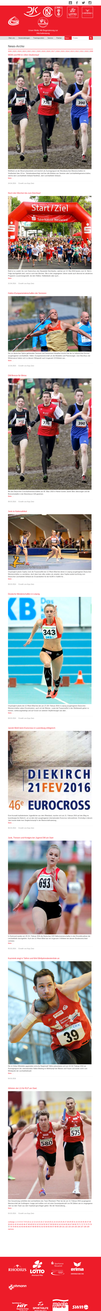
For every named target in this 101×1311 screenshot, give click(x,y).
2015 (62, 51)
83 (22, 1227)
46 (24, 1224)
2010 (86, 51)
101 (63, 1227)
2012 (77, 51)
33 (79, 1222)
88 (33, 1227)
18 (46, 1222)
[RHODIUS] (17, 1268)
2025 (14, 51)
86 (29, 1227)
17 (43, 1222)
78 (11, 1227)
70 (77, 1224)
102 (66, 1227)
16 (41, 1222)
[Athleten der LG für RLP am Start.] (50, 1145)
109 (88, 1227)
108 (85, 1227)
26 (63, 1222)
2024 (19, 51)
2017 (53, 51)
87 (31, 1227)
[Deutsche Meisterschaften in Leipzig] (50, 650)
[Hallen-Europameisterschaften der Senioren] (50, 324)
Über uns (11, 38)
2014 (67, 51)
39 (9, 1224)
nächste (11, 1229)
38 (90, 1222)
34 (81, 1222)
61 (58, 1224)
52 (38, 1224)
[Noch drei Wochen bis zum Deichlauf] (50, 232)
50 (33, 1224)
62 (60, 1224)
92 (42, 1227)
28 (68, 1222)
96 (51, 1227)
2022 (29, 51)
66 (69, 1224)
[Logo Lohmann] (17, 1286)
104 (72, 1227)
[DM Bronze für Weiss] (50, 434)
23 (57, 1222)
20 (50, 1222)
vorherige (11, 1222)
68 (73, 1224)
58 (51, 1224)
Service (50, 38)
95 (49, 1227)
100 (60, 1227)
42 (15, 1224)
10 (28, 1222)
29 (70, 1222)
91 (40, 1227)
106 (78, 1227)
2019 (43, 51)
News (67, 38)
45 (22, 1224)
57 (49, 1224)
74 (86, 1224)
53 (40, 1224)
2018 (48, 51)
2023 (24, 51)
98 (55, 1227)
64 (64, 1224)
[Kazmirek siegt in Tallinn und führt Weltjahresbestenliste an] (50, 1013)
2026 (9, 51)
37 (88, 1222)
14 (37, 1222)
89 (35, 1227)
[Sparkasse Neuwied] (57, 1268)
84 (24, 1227)
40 (11, 1224)
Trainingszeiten (38, 38)
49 (31, 1224)
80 (15, 1227)
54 (42, 1224)
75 (89, 1224)
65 (66, 1224)
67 (71, 1224)
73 (84, 1224)
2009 (91, 51)
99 (58, 1227)
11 (30, 1222)
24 (59, 1222)
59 (53, 1224)
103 (69, 1227)
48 (29, 1224)
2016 (57, 51)
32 (77, 1222)
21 (52, 1222)
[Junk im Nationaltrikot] (50, 542)
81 (18, 1227)
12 (32, 1222)
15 (39, 1222)
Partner (59, 38)
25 (61, 1222)
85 (26, 1227)
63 (62, 1224)
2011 (81, 51)
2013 (72, 51)
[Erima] (77, 1268)
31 (74, 1222)
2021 (33, 51)
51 (35, 1224)
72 (82, 1224)
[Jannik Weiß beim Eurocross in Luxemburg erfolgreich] (50, 772)
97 (53, 1227)
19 (48, 1222)
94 (46, 1227)
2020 (38, 51)
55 (44, 1224)
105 (75, 1227)
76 (91, 1224)
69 (75, 1224)
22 (54, 1222)
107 (82, 1227)
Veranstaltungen (24, 38)
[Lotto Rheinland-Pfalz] (37, 1268)
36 (85, 1222)
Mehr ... (11, 178)
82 (20, 1227)
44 (20, 1224)
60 (55, 1224)
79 (13, 1227)
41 (13, 1224)
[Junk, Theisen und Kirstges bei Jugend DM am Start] (50, 887)
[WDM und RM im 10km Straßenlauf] (50, 113)
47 (26, 1224)
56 (46, 1224)
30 (72, 1222)
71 (80, 1224)
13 (34, 1222)
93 (44, 1227)
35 (83, 1222)
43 (18, 1224)
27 (66, 1222)
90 (38, 1227)
